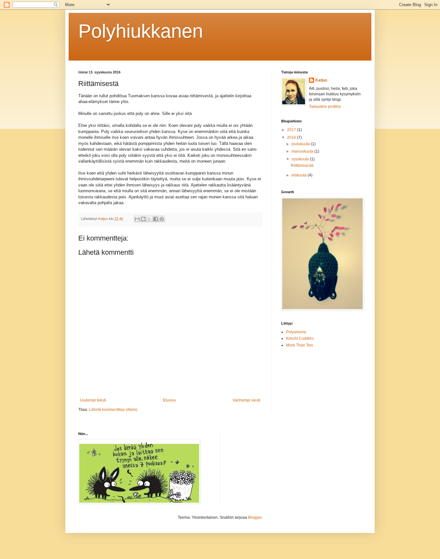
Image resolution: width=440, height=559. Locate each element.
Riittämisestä (302, 165)
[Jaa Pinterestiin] (161, 219)
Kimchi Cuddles (300, 338)
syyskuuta (301, 159)
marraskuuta (303, 151)
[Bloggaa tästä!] (143, 219)
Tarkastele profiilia (325, 106)
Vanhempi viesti (246, 400)
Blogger (255, 517)
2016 (292, 137)
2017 (292, 130)
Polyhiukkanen (140, 31)
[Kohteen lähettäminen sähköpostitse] (137, 219)
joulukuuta (301, 144)
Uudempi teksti (93, 400)
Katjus (321, 80)
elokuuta (300, 175)
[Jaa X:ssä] (149, 219)
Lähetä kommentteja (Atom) (113, 409)
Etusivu (169, 400)
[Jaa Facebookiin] (155, 219)
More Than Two (299, 345)
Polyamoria (296, 332)
